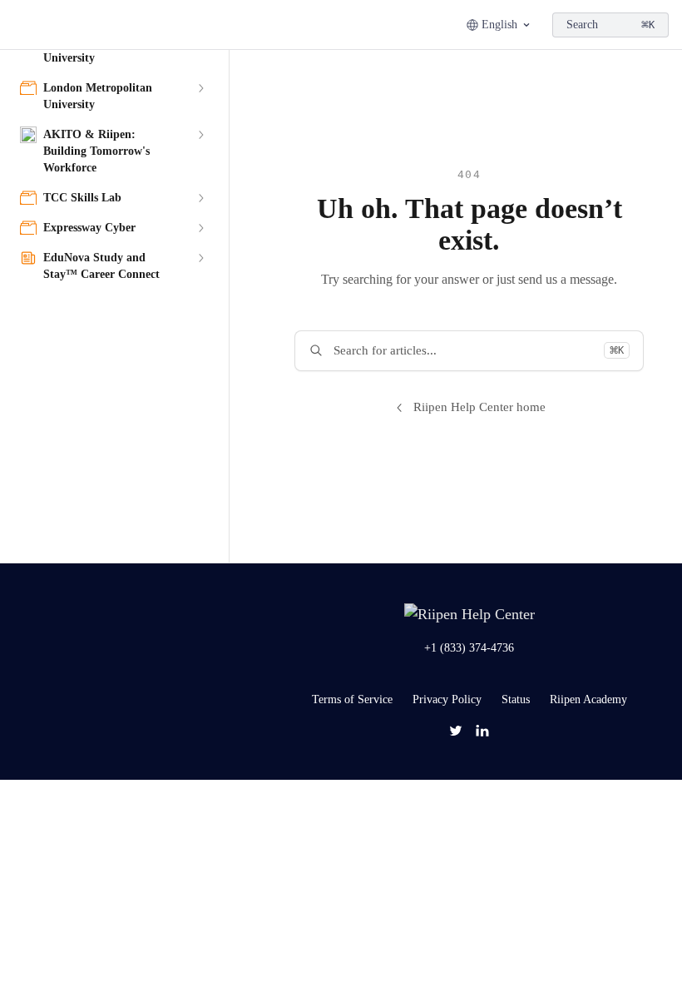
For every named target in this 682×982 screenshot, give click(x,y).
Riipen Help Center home (479, 407)
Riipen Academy (588, 699)
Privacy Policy (447, 699)
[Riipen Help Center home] (16, 25)
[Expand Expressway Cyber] (200, 228)
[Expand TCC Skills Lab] (200, 198)
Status (516, 699)
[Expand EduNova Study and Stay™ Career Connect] (200, 258)
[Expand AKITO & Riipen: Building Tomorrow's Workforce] (200, 134)
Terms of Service (352, 699)
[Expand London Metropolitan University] (200, 88)
